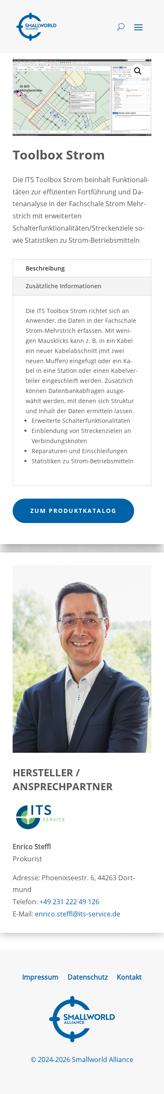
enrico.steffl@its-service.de (77, 914)
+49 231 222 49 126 (69, 901)
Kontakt (129, 978)
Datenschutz (88, 978)
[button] (137, 71)
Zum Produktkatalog (73, 511)
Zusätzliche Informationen (63, 286)
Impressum (40, 978)
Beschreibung (45, 268)
